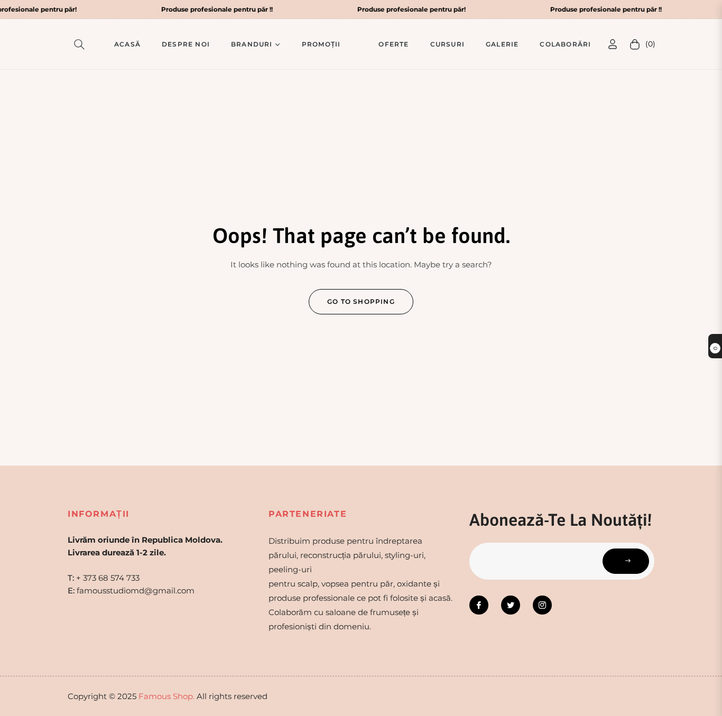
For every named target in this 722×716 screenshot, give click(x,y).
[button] (81, 44)
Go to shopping (361, 301)
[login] (612, 44)
